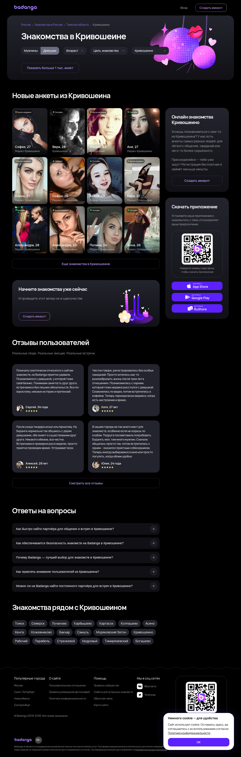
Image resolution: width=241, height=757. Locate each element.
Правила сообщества (106, 685)
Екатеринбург (22, 705)
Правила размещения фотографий (69, 692)
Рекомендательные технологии (151, 749)
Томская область (77, 25)
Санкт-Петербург (24, 692)
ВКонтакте (150, 686)
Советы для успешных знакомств (113, 692)
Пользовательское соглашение (67, 685)
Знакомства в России (49, 25)
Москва (18, 685)
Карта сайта (101, 705)
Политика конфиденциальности (67, 698)
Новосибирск (22, 698)
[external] (197, 286)
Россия (26, 25)
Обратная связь (103, 698)
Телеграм (149, 694)
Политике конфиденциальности (189, 733)
